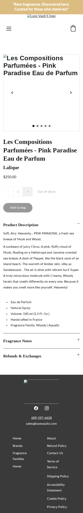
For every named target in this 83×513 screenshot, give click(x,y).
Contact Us (55, 453)
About (51, 438)
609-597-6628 (41, 417)
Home (17, 438)
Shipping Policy (58, 476)
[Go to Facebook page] (36, 408)
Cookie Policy (56, 498)
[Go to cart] (73, 29)
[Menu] (8, 28)
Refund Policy (56, 445)
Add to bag (18, 207)
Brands (18, 445)
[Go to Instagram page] (47, 408)
